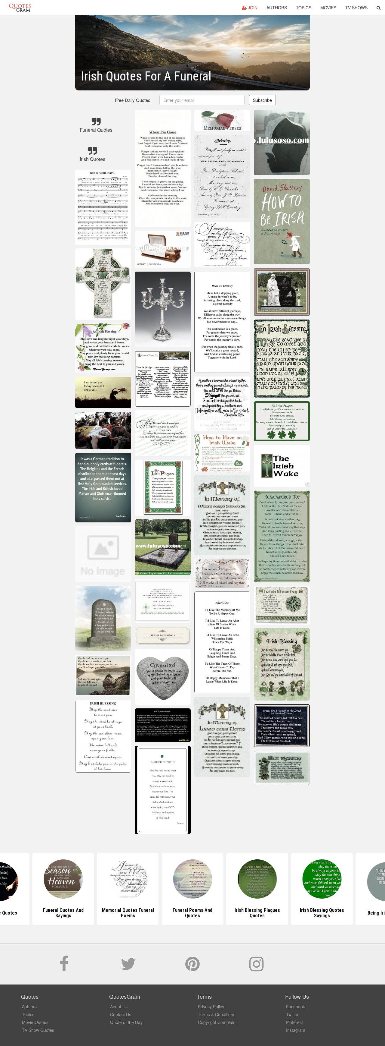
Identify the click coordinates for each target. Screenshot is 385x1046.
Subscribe (262, 100)
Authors (276, 8)
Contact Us (120, 1014)
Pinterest (294, 1022)
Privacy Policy (211, 1006)
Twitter (292, 1014)
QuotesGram (20, 7)
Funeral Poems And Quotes (192, 912)
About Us (119, 1006)
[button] (378, 7)
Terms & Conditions (216, 1014)
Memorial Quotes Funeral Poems (128, 912)
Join (252, 8)
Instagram (295, 1030)
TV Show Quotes (38, 1030)
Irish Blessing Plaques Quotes (257, 912)
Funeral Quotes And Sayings (63, 912)
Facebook (295, 1006)
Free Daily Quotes (132, 100)
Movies (328, 8)
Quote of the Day (126, 1022)
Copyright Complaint (217, 1022)
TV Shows (356, 8)
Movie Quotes (35, 1022)
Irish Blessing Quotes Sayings (322, 912)
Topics (303, 8)
